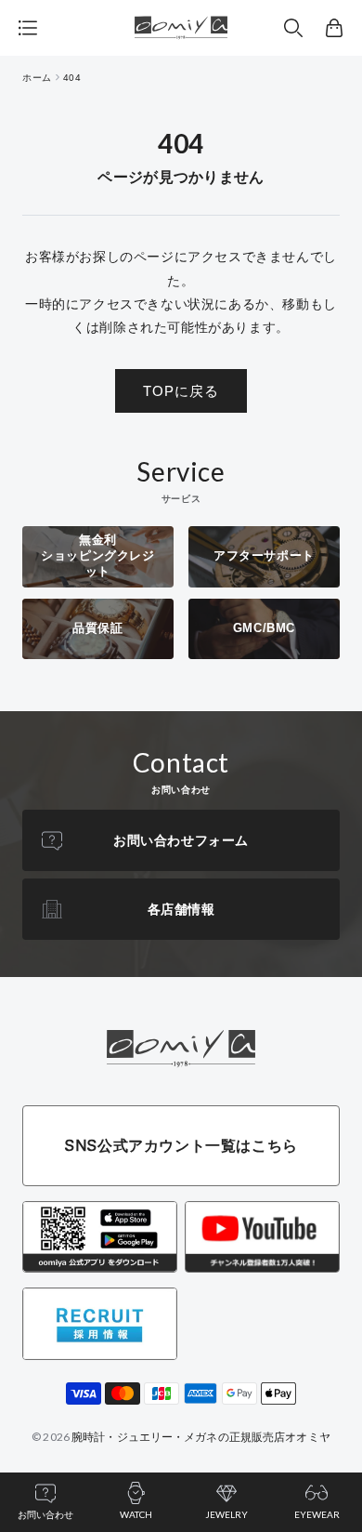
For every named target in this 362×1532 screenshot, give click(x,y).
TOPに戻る (181, 391)
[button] (293, 27)
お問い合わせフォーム (181, 840)
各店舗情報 (181, 909)
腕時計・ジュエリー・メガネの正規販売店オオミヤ (200, 1437)
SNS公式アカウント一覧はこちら (181, 1145)
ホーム (37, 78)
